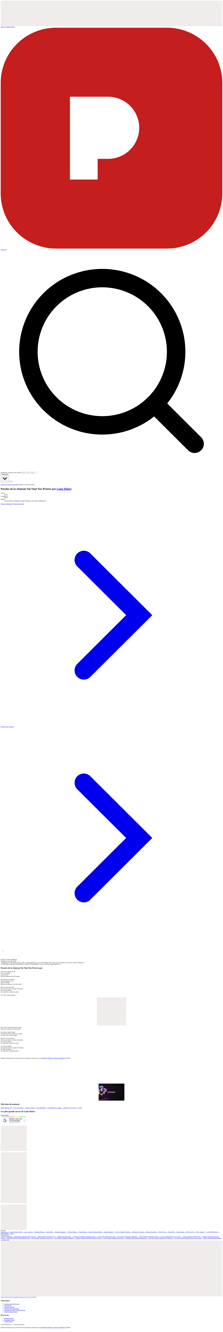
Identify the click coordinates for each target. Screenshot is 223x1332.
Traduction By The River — (171, 1238)
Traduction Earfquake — (147, 1238)
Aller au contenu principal (8, 27)
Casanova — (33, 1232)
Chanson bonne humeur (10, 1312)
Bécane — (44, 1232)
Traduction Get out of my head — (197, 1238)
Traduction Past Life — (28, 1238)
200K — (54, 1232)
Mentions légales (8, 1318)
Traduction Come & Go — (51, 1238)
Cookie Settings (8, 1321)
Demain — (184, 1232)
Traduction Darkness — (71, 1238)
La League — (144, 1232)
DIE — (175, 1232)
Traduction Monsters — (11, 1236)
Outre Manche (5, 1115)
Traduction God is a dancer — (176, 1236)
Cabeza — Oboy (35, 1108)
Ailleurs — (102, 1232)
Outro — (90, 1232)
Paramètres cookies (9, 1320)
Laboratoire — (65, 1232)
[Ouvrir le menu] (11, 481)
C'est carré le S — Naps (75, 1108)
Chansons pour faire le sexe (11, 1304)
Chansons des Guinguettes (11, 1308)
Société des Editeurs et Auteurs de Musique (53, 1058)
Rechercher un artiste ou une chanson (11, 472)
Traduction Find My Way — (197, 1236)
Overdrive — (131, 1232)
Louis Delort (64, 488)
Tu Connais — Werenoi (61, 1108)
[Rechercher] (10, 481)
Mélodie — (9, 1233)
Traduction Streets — (157, 1236)
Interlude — (116, 1232)
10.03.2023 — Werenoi (23, 1108)
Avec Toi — (194, 1232)
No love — (167, 1232)
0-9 (35, 1297)
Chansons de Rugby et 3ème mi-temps (14, 1310)
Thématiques (5, 474)
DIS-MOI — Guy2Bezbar (47, 1108)
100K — (23, 1232)
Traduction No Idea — (114, 1236)
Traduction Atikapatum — (136, 1236)
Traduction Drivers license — (33, 1236)
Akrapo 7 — (206, 1232)
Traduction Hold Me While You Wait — (96, 1238)
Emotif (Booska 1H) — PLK (9, 1108)
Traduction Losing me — (123, 1238)
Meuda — (78, 1232)
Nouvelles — (156, 1232)
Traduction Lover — (95, 1236)
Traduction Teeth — (73, 1236)
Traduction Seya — (53, 1236)
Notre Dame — (9, 1232)
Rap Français (7, 1305)
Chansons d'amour (9, 1307)
